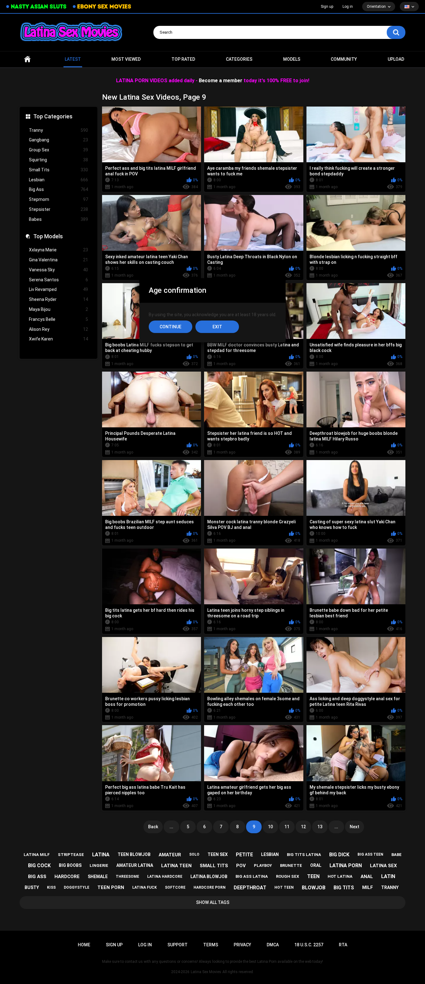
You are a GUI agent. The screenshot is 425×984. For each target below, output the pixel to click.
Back (153, 826)
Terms (210, 944)
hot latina (340, 876)
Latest (73, 59)
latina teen (176, 865)
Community (344, 59)
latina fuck (144, 887)
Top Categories (52, 116)
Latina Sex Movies (206, 972)
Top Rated (183, 59)
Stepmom (58, 199)
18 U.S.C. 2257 (308, 944)
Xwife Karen (58, 338)
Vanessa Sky (58, 269)
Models (291, 59)
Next (354, 826)
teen (313, 876)
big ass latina (252, 876)
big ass (37, 876)
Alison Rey (58, 329)
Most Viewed (126, 59)
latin (388, 876)
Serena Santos (58, 279)
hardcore (67, 876)
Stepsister (58, 209)
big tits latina (304, 854)
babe (396, 854)
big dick (339, 855)
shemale (98, 876)
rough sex (287, 876)
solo (194, 854)
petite (244, 855)
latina (101, 855)
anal (367, 876)
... (171, 826)
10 (270, 826)
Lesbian (58, 179)
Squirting (58, 159)
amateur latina (134, 865)
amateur (170, 855)
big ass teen (370, 854)
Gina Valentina (58, 259)
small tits (214, 865)
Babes (58, 219)
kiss (51, 887)
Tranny (58, 130)
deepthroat (250, 888)
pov (241, 865)
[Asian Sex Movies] (36, 6)
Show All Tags (212, 902)
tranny (390, 887)
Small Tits (58, 169)
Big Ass (58, 189)
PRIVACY (242, 944)
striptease (71, 854)
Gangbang (58, 139)
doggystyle (76, 887)
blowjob (313, 888)
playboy (263, 865)
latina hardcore (164, 876)
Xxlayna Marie (58, 249)
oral (315, 865)
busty (32, 887)
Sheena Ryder (58, 299)
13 (319, 826)
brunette (291, 865)
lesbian (270, 854)
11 (286, 826)
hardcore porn (210, 887)
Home (27, 59)
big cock (39, 865)
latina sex (383, 865)
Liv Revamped (58, 289)
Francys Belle (58, 319)
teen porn (110, 887)
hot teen (284, 887)
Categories (239, 59)
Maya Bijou (58, 309)
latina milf (37, 854)
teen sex (218, 854)
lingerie (99, 865)
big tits (344, 888)
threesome (127, 876)
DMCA (273, 944)
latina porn (345, 865)
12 (303, 826)
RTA (343, 944)
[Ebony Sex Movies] (102, 6)
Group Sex (58, 149)
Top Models (48, 236)
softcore (175, 887)
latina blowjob (208, 876)
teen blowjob (134, 854)
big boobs (70, 865)
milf (367, 887)
